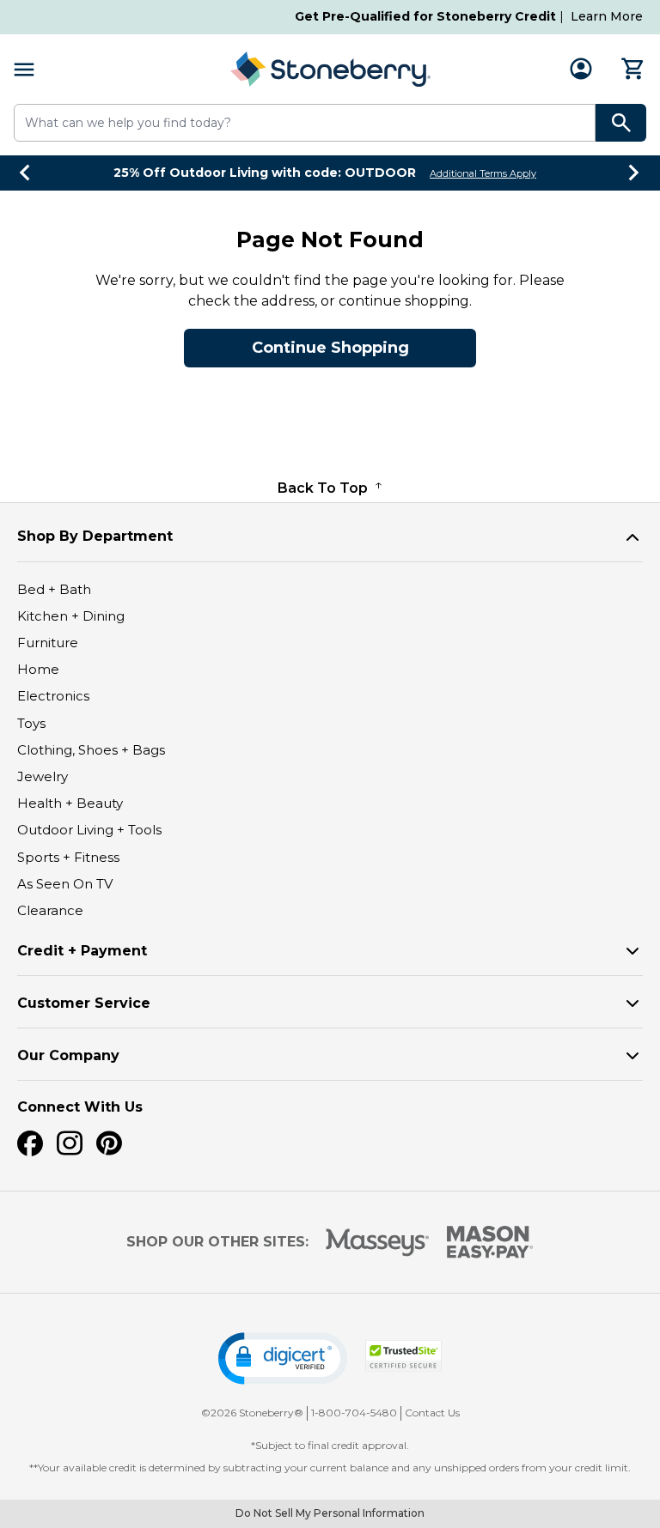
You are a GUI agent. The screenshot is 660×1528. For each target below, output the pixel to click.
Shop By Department (95, 536)
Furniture (47, 642)
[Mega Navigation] (24, 69)
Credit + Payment (82, 951)
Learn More (607, 16)
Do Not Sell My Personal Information (330, 1513)
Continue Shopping (330, 347)
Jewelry (42, 776)
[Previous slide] (26, 172)
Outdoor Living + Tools (89, 830)
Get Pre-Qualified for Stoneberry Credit (425, 16)
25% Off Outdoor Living (264, 172)
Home (38, 669)
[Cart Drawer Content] (633, 69)
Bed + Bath (54, 589)
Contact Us (432, 1412)
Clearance (50, 910)
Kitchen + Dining (71, 616)
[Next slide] (634, 172)
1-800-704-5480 (354, 1412)
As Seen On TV (65, 884)
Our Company (68, 1055)
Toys (31, 723)
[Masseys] (378, 1242)
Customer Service (83, 1003)
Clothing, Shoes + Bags (91, 750)
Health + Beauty (70, 803)
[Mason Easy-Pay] (490, 1242)
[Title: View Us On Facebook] (30, 1143)
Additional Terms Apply (483, 173)
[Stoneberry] (330, 69)
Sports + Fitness (68, 857)
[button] (282, 1358)
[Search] (621, 123)
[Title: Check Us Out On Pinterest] (109, 1143)
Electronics (53, 696)
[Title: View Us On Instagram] (69, 1143)
